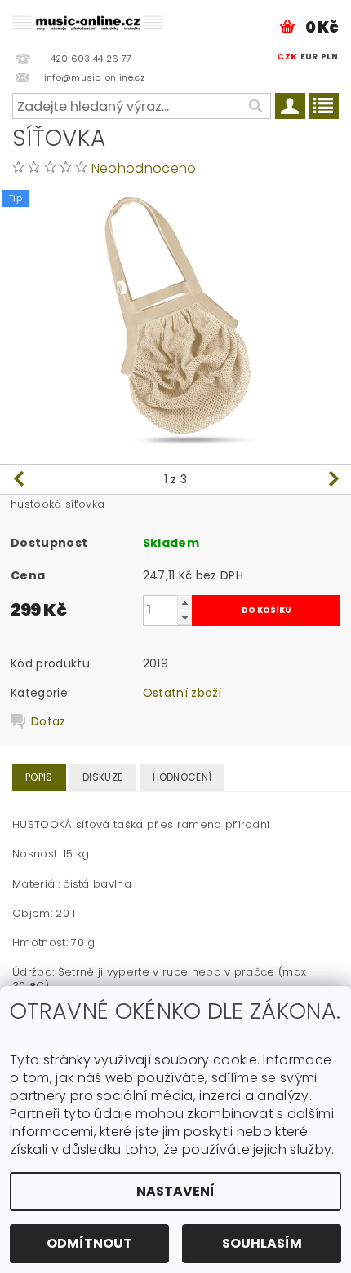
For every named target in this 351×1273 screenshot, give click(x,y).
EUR (309, 57)
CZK (287, 56)
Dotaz (48, 721)
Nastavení (175, 1191)
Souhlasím (262, 1243)
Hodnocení (182, 777)
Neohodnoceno (144, 168)
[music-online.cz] (87, 21)
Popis (39, 777)
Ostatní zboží (182, 693)
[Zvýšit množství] (184, 602)
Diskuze (102, 777)
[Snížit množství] (184, 617)
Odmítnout (89, 1243)
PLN (329, 57)
